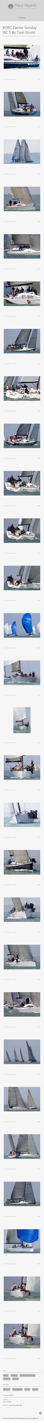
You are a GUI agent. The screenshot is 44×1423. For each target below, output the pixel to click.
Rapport (35, 1418)
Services (14, 1375)
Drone (27, 1389)
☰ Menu (22, 17)
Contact (15, 1379)
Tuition (35, 1389)
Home (6, 1375)
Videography (17, 1389)
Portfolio (7, 1379)
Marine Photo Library (27, 1375)
